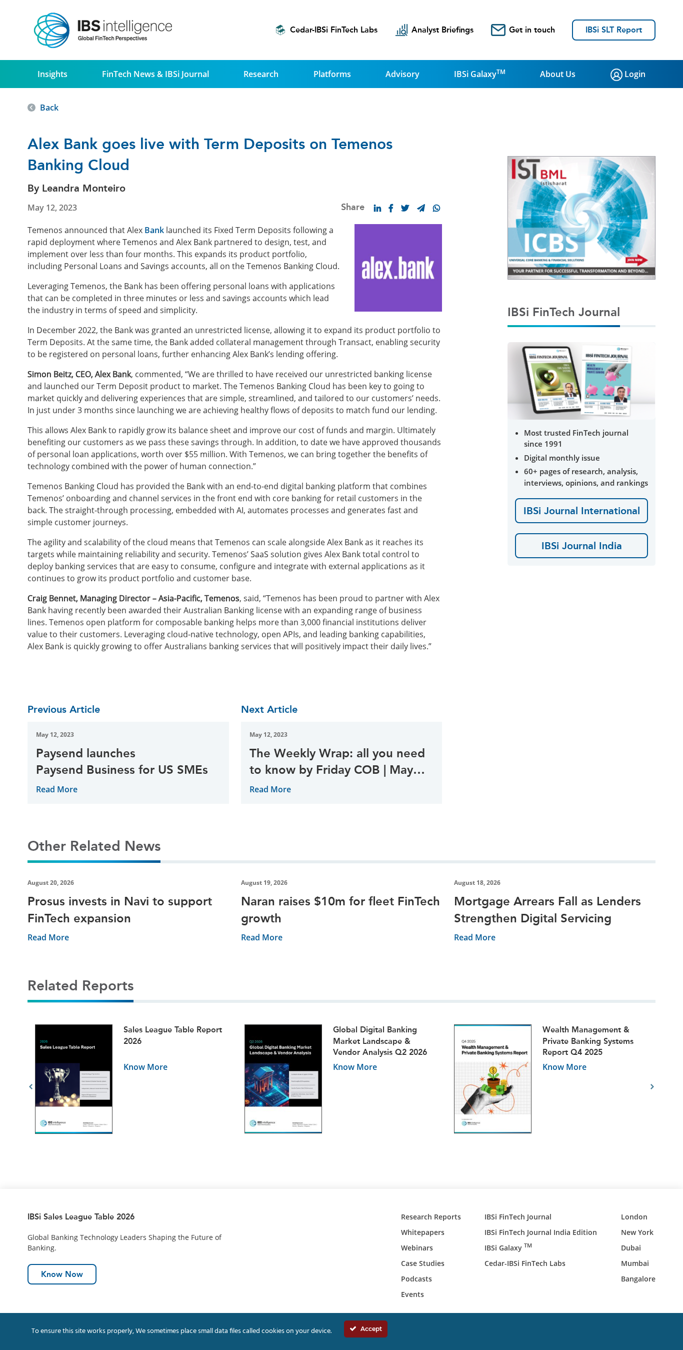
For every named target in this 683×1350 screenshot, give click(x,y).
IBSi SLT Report (614, 30)
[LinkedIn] (377, 208)
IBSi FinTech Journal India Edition (540, 1232)
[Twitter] (405, 208)
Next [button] (652, 1087)
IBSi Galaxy (480, 74)
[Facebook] (391, 208)
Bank (154, 230)
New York (637, 1232)
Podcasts (416, 1278)
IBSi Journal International (582, 511)
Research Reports (431, 1216)
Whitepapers (422, 1232)
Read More (57, 789)
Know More (146, 1066)
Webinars (417, 1247)
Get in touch (532, 30)
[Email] (421, 208)
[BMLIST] (581, 217)
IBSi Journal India (582, 546)
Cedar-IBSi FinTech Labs (334, 30)
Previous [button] (31, 1087)
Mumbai (635, 1263)
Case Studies (422, 1263)
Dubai (631, 1247)
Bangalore (638, 1278)
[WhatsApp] (436, 208)
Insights (53, 74)
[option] (132, 1087)
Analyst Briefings (443, 30)
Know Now (62, 1274)
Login (634, 74)
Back (49, 107)
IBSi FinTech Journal (518, 1216)
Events (412, 1294)
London (634, 1216)
